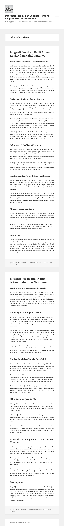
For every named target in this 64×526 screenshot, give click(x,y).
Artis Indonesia (23, 262)
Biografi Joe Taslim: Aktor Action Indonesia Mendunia (29, 280)
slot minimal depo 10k (41, 364)
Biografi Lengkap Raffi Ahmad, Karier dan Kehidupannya (31, 53)
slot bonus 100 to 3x (23, 70)
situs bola (23, 297)
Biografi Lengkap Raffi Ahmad (38, 262)
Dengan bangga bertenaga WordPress (20, 522)
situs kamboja (33, 103)
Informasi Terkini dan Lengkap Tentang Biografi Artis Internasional (27, 17)
